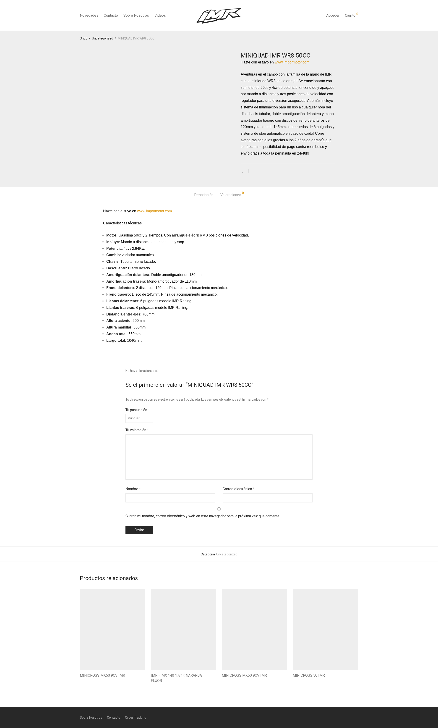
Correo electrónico (239, 489)
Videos (160, 15)
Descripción (203, 195)
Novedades (89, 15)
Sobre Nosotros (136, 15)
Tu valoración (137, 430)
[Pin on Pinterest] (267, 172)
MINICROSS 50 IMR (309, 675)
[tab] (203, 195)
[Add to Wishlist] (245, 171)
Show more (86, 682)
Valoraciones (232, 194)
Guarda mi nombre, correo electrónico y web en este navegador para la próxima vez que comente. (202, 516)
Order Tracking (135, 717)
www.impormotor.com (292, 62)
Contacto (111, 15)
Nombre (133, 489)
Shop (83, 38)
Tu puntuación (136, 410)
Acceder (332, 15)
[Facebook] (341, 717)
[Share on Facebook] (253, 172)
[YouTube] (356, 717)
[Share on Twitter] (260, 172)
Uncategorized (102, 38)
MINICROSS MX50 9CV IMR (102, 675)
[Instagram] (349, 717)
